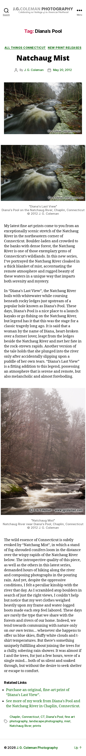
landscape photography (46, 721)
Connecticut (30, 717)
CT (43, 717)
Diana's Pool (54, 717)
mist (67, 721)
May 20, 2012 (62, 70)
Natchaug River (20, 726)
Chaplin (15, 717)
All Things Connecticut (25, 47)
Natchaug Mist (43, 58)
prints (37, 726)
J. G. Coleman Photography (37, 748)
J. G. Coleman (34, 70)
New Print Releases (64, 47)
